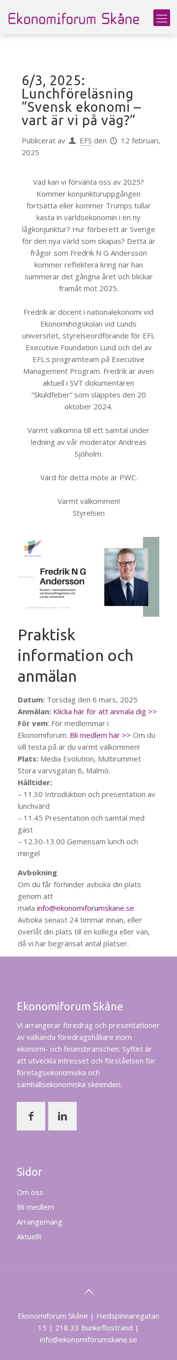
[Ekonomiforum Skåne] (73, 17)
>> (151, 711)
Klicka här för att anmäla (94, 711)
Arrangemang (39, 1222)
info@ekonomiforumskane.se (85, 908)
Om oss (30, 1192)
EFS (86, 140)
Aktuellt (29, 1236)
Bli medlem (35, 1207)
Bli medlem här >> (100, 735)
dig (141, 711)
